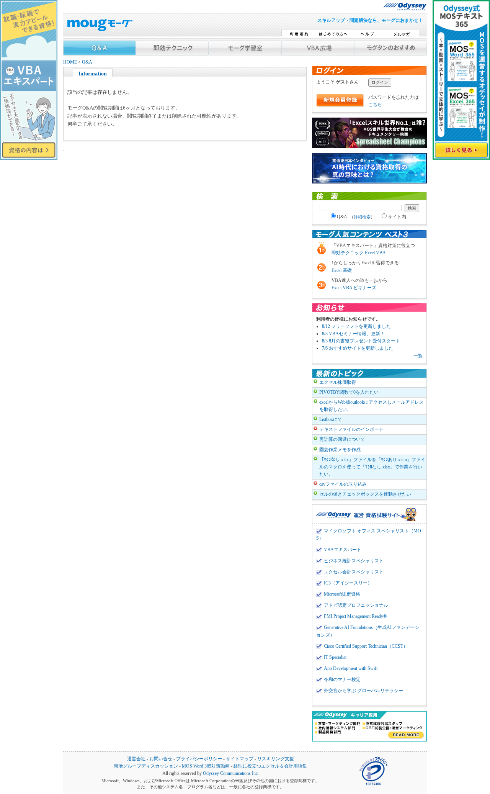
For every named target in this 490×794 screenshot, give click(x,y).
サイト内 (397, 216)
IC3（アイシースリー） (348, 583)
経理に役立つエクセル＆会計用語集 (270, 766)
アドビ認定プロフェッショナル (356, 605)
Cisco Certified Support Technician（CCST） (366, 646)
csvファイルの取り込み (343, 484)
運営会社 (136, 758)
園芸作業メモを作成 (340, 449)
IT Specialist (335, 657)
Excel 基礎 (342, 270)
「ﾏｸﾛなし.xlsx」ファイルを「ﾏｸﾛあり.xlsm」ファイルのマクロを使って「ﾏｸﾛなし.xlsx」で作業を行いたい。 (372, 467)
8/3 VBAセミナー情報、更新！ (353, 333)
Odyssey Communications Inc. (231, 773)
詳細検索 (362, 216)
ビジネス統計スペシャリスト (354, 560)
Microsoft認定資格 (342, 594)
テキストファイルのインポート (351, 429)
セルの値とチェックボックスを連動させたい (365, 494)
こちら (375, 104)
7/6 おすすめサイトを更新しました (357, 348)
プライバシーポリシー (199, 758)
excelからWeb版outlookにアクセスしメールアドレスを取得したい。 (371, 405)
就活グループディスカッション (146, 766)
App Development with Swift (350, 668)
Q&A (87, 62)
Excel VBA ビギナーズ (354, 287)
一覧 (418, 356)
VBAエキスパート (342, 549)
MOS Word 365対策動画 (206, 766)
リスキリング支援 (275, 758)
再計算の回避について (342, 439)
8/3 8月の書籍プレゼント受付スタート (361, 341)
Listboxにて (330, 419)
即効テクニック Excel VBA (359, 252)
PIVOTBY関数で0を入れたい (349, 392)
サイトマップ (239, 758)
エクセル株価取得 (337, 382)
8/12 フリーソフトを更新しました (356, 326)
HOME (70, 62)
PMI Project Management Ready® (355, 616)
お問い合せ (160, 758)
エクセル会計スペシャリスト (354, 572)
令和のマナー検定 (342, 679)
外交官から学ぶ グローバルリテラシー (363, 690)
